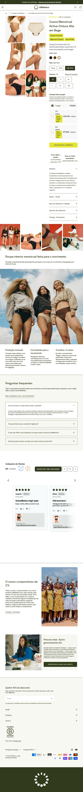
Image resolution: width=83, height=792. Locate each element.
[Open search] (64, 469)
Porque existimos (12, 612)
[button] (54, 17)
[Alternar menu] (2, 7)
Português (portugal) (11, 750)
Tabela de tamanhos (71, 74)
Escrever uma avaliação (48, 469)
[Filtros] (70, 469)
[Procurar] (75, 7)
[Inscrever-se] (51, 698)
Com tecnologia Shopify (12, 756)
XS (53, 79)
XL (60, 86)
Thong (53, 68)
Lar (6, 13)
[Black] (50, 57)
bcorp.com (17, 741)
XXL (69, 86)
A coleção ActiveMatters (18, 13)
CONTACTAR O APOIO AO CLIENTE (60, 664)
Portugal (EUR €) (28, 750)
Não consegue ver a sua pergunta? (19, 396)
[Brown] (54, 57)
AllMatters (13, 756)
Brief (60, 68)
